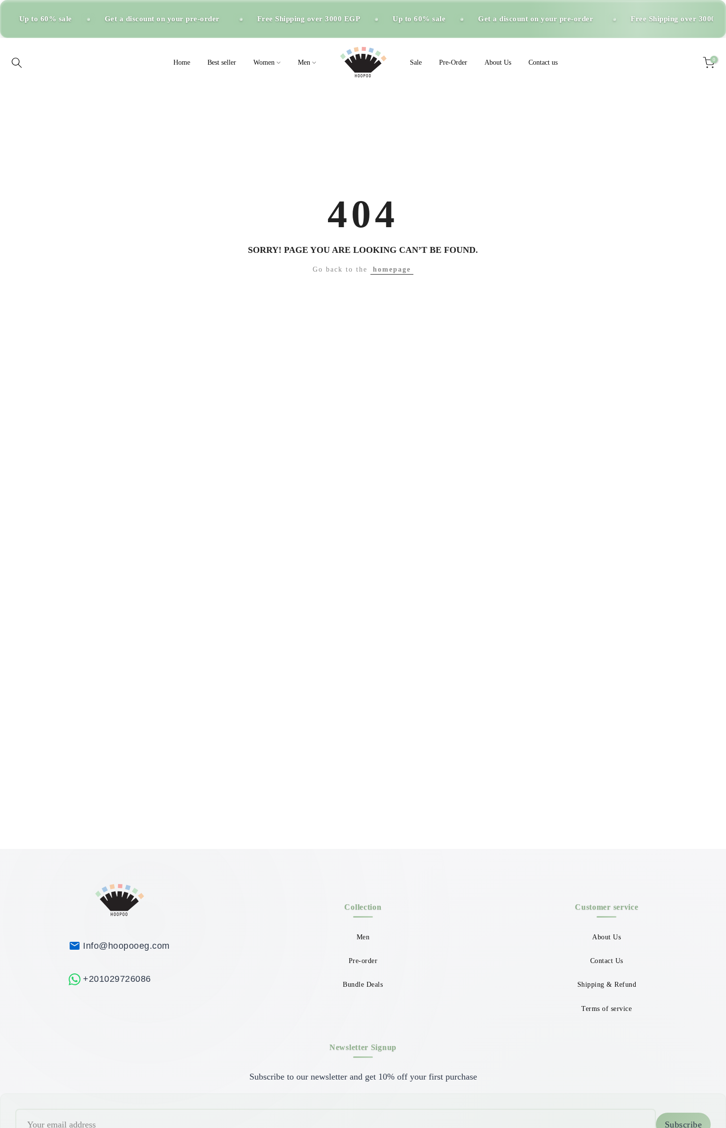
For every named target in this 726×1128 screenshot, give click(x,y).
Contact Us (606, 961)
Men (304, 62)
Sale (416, 62)
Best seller (221, 62)
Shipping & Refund (607, 984)
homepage (392, 269)
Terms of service (606, 1008)
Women (264, 62)
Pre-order (363, 961)
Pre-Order (453, 62)
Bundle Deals (363, 984)
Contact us (543, 62)
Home (181, 62)
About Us (497, 62)
